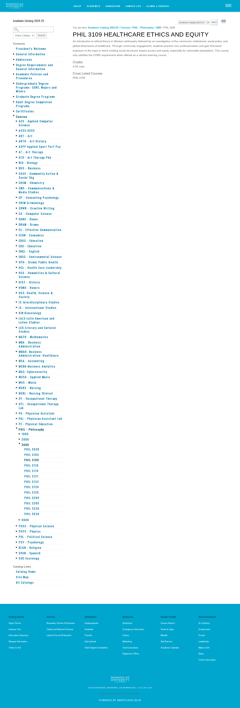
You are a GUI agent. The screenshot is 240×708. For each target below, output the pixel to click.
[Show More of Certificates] (14, 111)
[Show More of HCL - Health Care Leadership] (17, 267)
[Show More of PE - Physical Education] (17, 424)
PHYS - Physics (30, 531)
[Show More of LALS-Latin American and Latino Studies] (17, 318)
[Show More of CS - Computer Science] (17, 213)
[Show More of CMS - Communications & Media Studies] (17, 188)
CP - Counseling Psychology (39, 197)
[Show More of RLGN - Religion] (17, 547)
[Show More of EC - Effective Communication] (17, 230)
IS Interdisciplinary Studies (39, 302)
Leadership (204, 641)
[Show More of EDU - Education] (17, 246)
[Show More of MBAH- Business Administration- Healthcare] (17, 352)
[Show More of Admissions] (14, 59)
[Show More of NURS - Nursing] (17, 388)
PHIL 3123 (31, 482)
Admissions (113, 6)
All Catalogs (25, 582)
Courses (22, 117)
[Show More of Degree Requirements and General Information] (14, 65)
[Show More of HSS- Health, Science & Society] (17, 293)
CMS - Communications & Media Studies (37, 190)
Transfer (88, 635)
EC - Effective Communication (40, 230)
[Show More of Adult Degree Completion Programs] (14, 102)
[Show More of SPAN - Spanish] (17, 553)
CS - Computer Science (35, 214)
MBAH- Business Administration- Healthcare (39, 353)
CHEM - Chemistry (31, 183)
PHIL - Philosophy (31, 429)
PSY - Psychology (31, 542)
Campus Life (133, 6)
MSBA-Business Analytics (37, 366)
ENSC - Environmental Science (40, 257)
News (201, 653)
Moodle (164, 635)
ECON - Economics (31, 235)
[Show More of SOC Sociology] (17, 558)
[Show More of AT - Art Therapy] (17, 152)
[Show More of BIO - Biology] (17, 163)
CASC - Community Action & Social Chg (38, 175)
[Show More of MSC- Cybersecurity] (17, 372)
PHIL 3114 (31, 471)
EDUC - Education (31, 241)
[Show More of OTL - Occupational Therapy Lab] (17, 404)
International (90, 641)
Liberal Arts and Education (59, 635)
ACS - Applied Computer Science (36, 123)
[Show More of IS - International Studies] (17, 307)
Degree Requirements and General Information (34, 67)
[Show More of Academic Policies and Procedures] (14, 74)
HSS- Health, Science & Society (36, 295)
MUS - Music (28, 382)
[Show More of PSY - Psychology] (17, 542)
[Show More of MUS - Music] (17, 382)
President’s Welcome (31, 49)
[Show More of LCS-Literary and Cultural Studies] (17, 328)
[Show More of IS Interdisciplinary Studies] (17, 302)
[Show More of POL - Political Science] (17, 537)
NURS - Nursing (30, 388)
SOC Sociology (29, 558)
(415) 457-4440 (145, 687)
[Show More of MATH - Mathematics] (17, 337)
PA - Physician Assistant (37, 413)
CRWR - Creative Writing (37, 208)
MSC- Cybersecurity (33, 372)
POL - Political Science (35, 537)
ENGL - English (29, 251)
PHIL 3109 (31, 460)
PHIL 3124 (31, 487)
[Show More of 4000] (20, 520)
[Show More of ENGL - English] (17, 251)
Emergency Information (133, 629)
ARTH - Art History (32, 141)
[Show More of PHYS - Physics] (17, 531)
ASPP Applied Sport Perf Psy (40, 147)
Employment (204, 629)
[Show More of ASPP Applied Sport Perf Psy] (17, 146)
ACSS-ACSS (27, 130)
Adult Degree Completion (96, 647)
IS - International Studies (38, 308)
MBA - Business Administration (30, 344)
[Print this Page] (224, 21)
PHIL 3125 (31, 492)
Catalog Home (26, 572)
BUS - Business (30, 168)
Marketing (127, 641)
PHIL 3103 (31, 455)
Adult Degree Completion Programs (34, 104)
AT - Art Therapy (31, 152)
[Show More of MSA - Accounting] (17, 361)
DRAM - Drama (29, 224)
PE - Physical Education (36, 424)
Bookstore (127, 622)
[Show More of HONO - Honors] (17, 287)
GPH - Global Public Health (38, 262)
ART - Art (26, 136)
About (77, 6)
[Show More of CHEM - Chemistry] (17, 183)
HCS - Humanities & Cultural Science (39, 275)
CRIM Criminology (31, 203)
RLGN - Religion (30, 548)
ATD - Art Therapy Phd (35, 157)
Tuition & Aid (15, 647)
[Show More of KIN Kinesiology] (17, 313)
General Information (30, 54)
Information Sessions (18, 635)
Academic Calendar (170, 647)
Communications (130, 647)
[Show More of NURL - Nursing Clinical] (17, 393)
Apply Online (15, 622)
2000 (25, 439)
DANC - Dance (28, 219)
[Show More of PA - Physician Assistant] (17, 413)
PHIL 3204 (31, 498)
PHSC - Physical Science (36, 526)
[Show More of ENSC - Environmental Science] (17, 257)
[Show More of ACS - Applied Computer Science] (17, 121)
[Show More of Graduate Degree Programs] (14, 96)
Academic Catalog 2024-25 (103, 27)
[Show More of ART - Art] (17, 136)
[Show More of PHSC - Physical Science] (17, 526)
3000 (25, 445)
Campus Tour (15, 629)
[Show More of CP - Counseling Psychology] (17, 197)
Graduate (89, 629)
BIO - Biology (28, 163)
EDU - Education (30, 246)
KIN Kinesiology (30, 313)
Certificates (25, 111)
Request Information (18, 641)
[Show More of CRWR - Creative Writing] (17, 208)
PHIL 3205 (31, 503)
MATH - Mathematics (33, 337)
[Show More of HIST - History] (17, 282)
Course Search (168, 622)
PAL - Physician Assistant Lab (40, 418)
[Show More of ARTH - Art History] (17, 141)
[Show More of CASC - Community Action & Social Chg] (17, 173)
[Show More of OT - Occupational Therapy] (17, 398)
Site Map (22, 577)
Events (202, 635)
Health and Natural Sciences (60, 629)
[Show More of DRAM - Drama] (17, 224)
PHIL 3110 (31, 465)
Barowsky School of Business (61, 622)
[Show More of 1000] (20, 434)
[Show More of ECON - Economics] (17, 235)
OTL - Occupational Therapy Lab (39, 406)
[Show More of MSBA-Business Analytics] (17, 366)
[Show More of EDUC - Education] (17, 240)
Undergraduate (91, 622)
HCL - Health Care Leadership (40, 268)
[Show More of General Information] (14, 54)
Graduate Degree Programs (35, 97)
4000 (25, 520)
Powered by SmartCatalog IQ (120, 700)
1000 (25, 434)
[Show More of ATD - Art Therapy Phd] (17, 157)
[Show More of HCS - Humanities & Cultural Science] (17, 273)
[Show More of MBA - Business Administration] (17, 342)
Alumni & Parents (157, 6)
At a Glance (204, 622)
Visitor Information (207, 659)
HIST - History (29, 282)
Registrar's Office (131, 653)
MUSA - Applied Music (34, 377)
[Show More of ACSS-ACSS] (17, 130)
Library (126, 635)
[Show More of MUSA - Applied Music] (17, 377)
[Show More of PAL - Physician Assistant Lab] (17, 418)
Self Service (166, 641)
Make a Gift (204, 647)
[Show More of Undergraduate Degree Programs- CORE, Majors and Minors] (14, 83)
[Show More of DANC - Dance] (17, 219)
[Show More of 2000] (20, 439)
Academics (93, 6)
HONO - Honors (29, 288)
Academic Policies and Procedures (32, 76)
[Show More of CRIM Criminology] (17, 203)
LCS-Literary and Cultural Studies (37, 329)
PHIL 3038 (31, 449)
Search (41, 35)
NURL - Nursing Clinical (36, 393)
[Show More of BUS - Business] (17, 168)
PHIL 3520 (31, 514)
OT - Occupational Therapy (38, 398)
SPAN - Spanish (30, 553)
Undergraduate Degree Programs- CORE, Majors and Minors (36, 87)
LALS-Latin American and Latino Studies (36, 320)
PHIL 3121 (31, 476)
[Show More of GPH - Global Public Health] (17, 262)
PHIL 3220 (31, 508)
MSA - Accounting (31, 361)
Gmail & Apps (167, 629)
